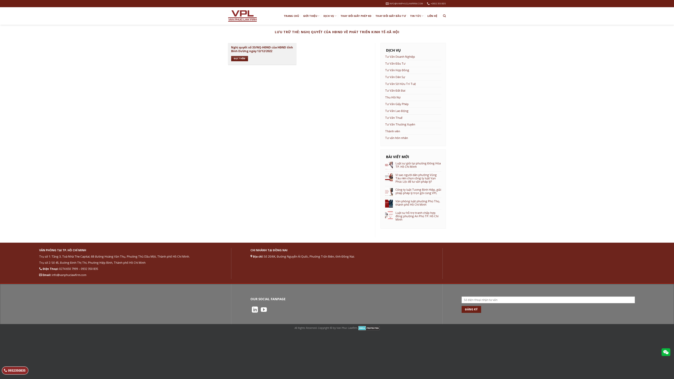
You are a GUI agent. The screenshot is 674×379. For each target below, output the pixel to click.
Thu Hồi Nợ (393, 97)
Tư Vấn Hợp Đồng (397, 70)
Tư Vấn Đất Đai (395, 90)
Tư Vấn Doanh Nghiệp (400, 57)
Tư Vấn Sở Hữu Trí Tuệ (400, 84)
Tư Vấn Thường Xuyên (400, 124)
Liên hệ (432, 16)
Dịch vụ (328, 16)
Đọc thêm (239, 58)
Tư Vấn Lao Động (396, 111)
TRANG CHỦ (291, 16)
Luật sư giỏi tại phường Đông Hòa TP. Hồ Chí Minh (418, 165)
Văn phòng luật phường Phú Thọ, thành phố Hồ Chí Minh (417, 203)
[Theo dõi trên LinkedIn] (255, 310)
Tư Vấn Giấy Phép (397, 104)
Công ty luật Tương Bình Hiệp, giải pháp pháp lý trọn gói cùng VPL (418, 191)
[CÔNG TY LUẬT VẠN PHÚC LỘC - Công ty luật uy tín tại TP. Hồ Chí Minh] (253, 16)
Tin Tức (415, 16)
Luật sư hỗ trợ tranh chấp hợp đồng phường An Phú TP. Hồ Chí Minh (416, 216)
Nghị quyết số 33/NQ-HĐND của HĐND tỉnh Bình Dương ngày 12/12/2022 (262, 49)
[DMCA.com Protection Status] (369, 328)
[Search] (444, 15)
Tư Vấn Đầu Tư (395, 63)
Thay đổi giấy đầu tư (390, 16)
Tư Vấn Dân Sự (395, 77)
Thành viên (392, 131)
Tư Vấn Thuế (393, 118)
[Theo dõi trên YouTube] (264, 310)
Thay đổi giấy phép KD (356, 16)
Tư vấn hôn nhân (396, 138)
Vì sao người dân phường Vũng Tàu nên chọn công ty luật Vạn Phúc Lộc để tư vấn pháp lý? (416, 178)
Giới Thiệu (310, 16)
